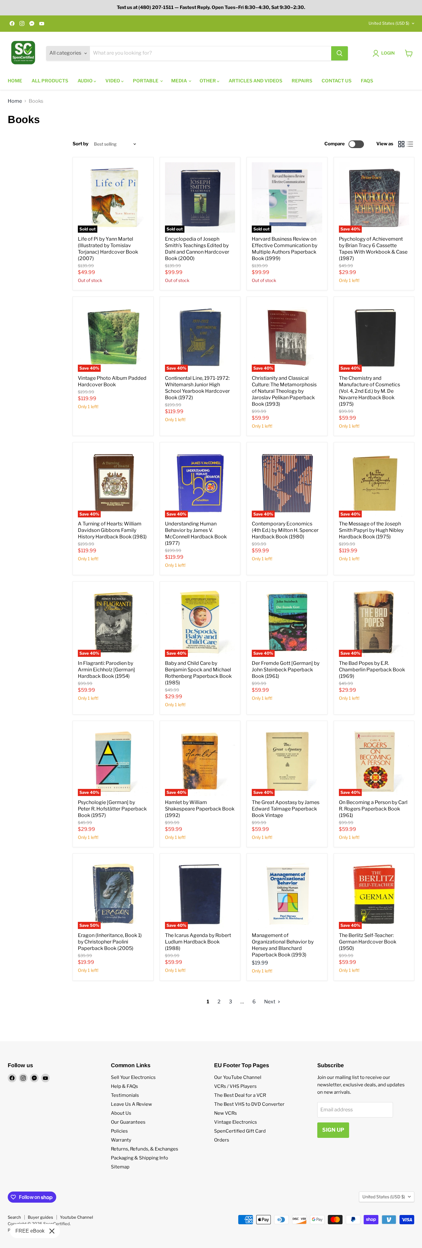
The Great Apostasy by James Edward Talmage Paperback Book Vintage (285, 808)
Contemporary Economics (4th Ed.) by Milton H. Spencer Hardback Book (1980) (285, 530)
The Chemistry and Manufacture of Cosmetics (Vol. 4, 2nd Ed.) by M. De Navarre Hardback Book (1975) (369, 391)
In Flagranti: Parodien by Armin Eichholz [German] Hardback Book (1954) (106, 669)
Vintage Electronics (235, 1122)
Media (179, 81)
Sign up (333, 1130)
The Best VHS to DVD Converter (249, 1104)
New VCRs (225, 1113)
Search (14, 1217)
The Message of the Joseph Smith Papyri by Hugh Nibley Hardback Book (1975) (371, 530)
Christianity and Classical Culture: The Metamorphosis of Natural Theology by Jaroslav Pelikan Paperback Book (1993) (284, 391)
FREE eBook (29, 1230)
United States (389, 23)
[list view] (410, 144)
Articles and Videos (255, 81)
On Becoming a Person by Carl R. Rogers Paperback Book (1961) (373, 808)
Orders (221, 1140)
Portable (146, 81)
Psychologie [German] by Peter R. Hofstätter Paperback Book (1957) (112, 808)
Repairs (302, 81)
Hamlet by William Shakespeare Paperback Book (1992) (199, 808)
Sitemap (120, 1167)
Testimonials (125, 1095)
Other (208, 81)
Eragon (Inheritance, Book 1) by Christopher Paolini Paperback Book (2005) (110, 941)
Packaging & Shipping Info (139, 1158)
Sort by (80, 144)
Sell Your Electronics (133, 1077)
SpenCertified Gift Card (240, 1131)
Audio (86, 81)
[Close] (51, 1231)
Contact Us (337, 81)
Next (270, 1002)
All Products (50, 81)
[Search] (339, 53)
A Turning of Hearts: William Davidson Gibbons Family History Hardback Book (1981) (112, 530)
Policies (119, 1131)
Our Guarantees (128, 1122)
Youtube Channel (76, 1217)
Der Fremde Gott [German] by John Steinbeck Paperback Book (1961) (285, 669)
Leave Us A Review (131, 1104)
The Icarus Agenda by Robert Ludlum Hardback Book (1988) (198, 941)
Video (113, 81)
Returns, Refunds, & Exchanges (144, 1149)
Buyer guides (40, 1217)
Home (15, 81)
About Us (121, 1113)
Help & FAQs (124, 1086)
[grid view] (401, 144)
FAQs (367, 81)
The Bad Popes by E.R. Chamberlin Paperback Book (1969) (372, 669)
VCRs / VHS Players (235, 1086)
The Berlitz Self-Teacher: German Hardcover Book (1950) (367, 941)
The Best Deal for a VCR (240, 1095)
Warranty (121, 1140)
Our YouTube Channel (237, 1077)
